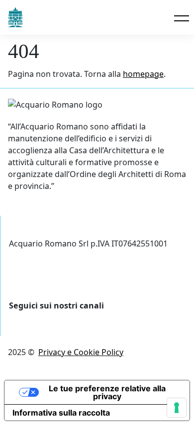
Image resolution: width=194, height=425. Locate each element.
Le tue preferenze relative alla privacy (107, 392)
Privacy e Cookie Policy (80, 352)
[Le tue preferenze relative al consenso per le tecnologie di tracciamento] (176, 407)
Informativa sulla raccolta (61, 413)
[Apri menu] (180, 18)
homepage (143, 73)
